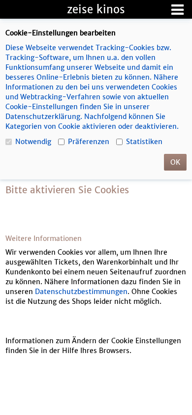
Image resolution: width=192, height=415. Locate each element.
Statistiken (144, 141)
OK (175, 162)
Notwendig (33, 141)
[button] (177, 9)
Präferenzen (88, 141)
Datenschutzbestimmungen (81, 291)
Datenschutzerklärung (42, 116)
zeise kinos (96, 9)
